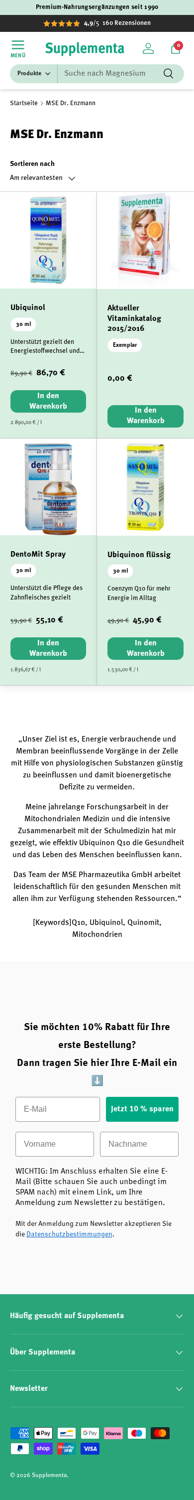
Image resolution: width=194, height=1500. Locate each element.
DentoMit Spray (38, 555)
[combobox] (97, 73)
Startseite (24, 103)
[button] (175, 48)
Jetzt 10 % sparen (142, 1109)
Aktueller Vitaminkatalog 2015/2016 (134, 318)
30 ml (23, 324)
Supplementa (49, 1476)
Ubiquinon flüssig (139, 555)
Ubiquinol (27, 308)
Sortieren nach (32, 163)
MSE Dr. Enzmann (71, 103)
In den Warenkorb (48, 401)
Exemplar (125, 345)
